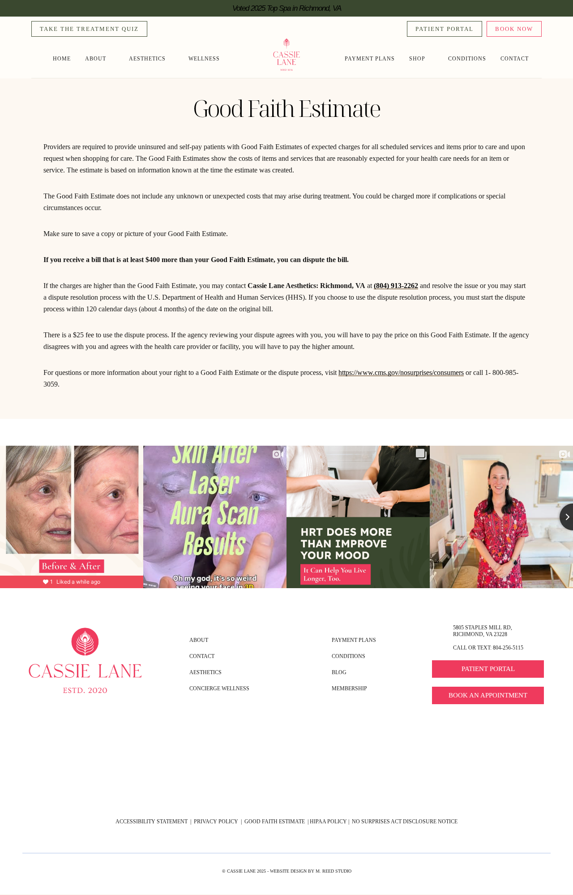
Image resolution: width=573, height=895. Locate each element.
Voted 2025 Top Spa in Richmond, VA (286, 8)
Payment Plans (370, 59)
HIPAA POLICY (328, 821)
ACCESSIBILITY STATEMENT (151, 821)
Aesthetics (147, 59)
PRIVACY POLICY (215, 821)
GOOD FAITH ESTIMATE (275, 821)
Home (62, 59)
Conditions (467, 59)
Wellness (204, 59)
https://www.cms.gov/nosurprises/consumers (401, 372)
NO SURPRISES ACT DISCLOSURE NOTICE (405, 821)
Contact (514, 59)
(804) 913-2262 (396, 285)
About (95, 59)
